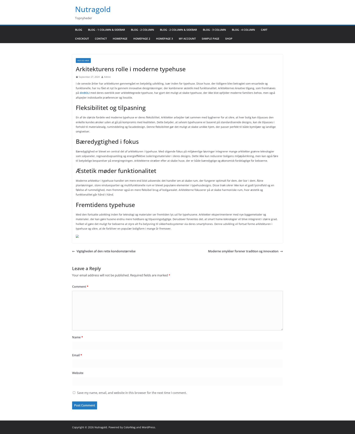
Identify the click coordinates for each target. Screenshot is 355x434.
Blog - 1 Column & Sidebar (106, 29)
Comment (80, 287)
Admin (107, 76)
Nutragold (93, 9)
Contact (101, 38)
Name (77, 337)
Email (77, 355)
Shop (228, 38)
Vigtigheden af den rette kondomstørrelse (106, 251)
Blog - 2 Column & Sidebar (178, 29)
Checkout (82, 38)
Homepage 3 (164, 38)
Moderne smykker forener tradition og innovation (243, 251)
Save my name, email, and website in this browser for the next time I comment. (132, 393)
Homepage (120, 38)
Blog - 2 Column (142, 29)
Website (77, 373)
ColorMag (130, 427)
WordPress (148, 427)
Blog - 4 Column (243, 29)
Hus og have (83, 60)
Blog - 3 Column (214, 29)
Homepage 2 (141, 38)
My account (187, 38)
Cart (264, 29)
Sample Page (210, 38)
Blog (78, 29)
